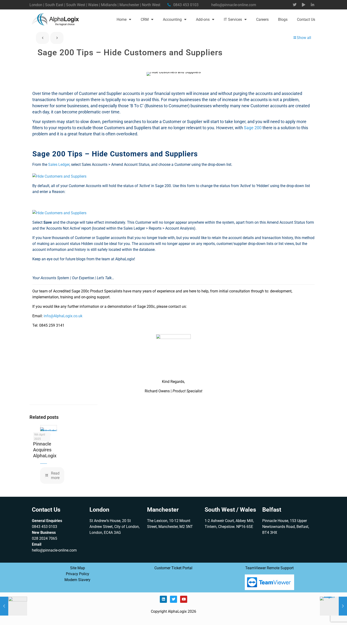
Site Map (77, 568)
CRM (145, 19)
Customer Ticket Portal (173, 568)
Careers (262, 19)
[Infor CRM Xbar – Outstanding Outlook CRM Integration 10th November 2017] (13, 606)
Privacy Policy (77, 574)
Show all (304, 37)
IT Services (233, 19)
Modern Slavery (77, 580)
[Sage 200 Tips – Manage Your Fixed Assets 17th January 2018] (333, 606)
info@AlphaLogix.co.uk (63, 316)
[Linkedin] (163, 599)
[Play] (303, 4)
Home (122, 19)
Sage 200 (253, 127)
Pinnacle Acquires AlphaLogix (44, 449)
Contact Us (306, 19)
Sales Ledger (58, 164)
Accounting (172, 19)
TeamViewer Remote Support (269, 568)
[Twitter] (294, 4)
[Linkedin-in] (312, 4)
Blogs (283, 19)
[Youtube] (183, 599)
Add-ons (203, 19)
